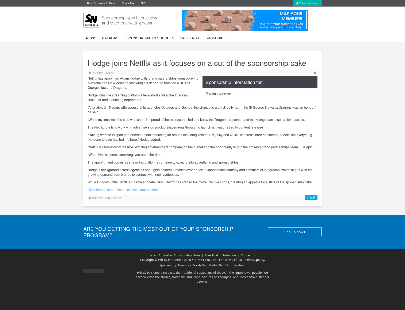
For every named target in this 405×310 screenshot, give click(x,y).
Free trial (190, 38)
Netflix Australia (220, 94)
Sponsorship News (172, 265)
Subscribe (215, 38)
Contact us (128, 3)
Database (111, 38)
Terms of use (233, 260)
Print (310, 197)
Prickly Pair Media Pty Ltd (210, 265)
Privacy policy (254, 260)
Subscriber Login (308, 3)
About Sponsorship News (101, 3)
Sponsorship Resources (150, 38)
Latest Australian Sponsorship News (174, 255)
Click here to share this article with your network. (123, 189)
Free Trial (211, 255)
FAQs (143, 3)
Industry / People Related (106, 198)
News (91, 38)
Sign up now (294, 232)
